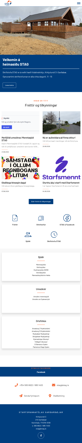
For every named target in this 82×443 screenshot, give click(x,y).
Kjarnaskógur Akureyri (41, 339)
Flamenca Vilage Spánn (41, 347)
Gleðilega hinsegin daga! (14, 182)
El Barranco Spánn (41, 344)
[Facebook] (41, 435)
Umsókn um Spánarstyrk (41, 299)
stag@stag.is (41, 428)
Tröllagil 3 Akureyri (41, 342)
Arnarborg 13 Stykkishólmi (41, 331)
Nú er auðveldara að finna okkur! (59, 137)
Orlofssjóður (41, 267)
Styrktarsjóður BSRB (41, 270)
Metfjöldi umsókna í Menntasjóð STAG (18, 139)
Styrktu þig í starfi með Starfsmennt (61, 182)
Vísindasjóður (41, 273)
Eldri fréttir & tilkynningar (41, 201)
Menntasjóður (41, 265)
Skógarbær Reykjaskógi (41, 336)
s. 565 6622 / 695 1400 (41, 425)
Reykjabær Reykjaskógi (41, 334)
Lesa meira (9, 85)
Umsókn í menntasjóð (41, 297)
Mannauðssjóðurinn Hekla (41, 275)
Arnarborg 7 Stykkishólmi (41, 328)
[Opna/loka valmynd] (78, 3)
